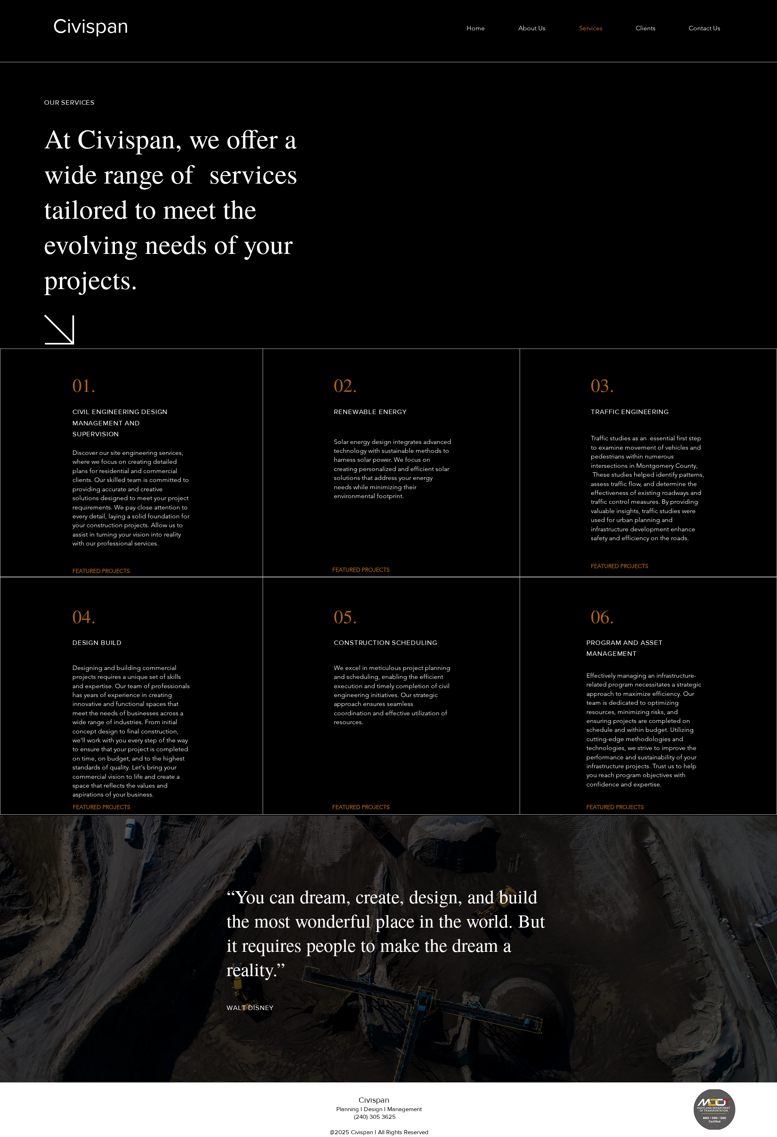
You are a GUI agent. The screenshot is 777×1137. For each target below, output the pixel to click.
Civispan (91, 26)
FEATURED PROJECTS (361, 569)
